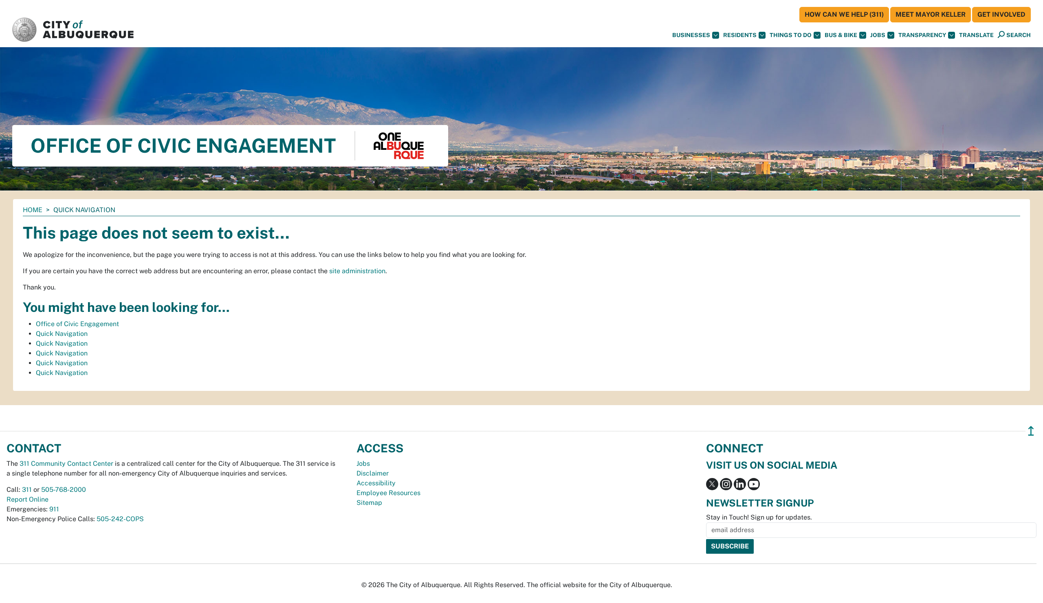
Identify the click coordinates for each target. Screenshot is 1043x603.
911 (54, 509)
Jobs (877, 35)
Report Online (27, 499)
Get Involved (1001, 14)
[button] (976, 35)
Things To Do (791, 35)
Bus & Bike (841, 35)
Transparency (922, 35)
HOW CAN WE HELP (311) (844, 14)
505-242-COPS (120, 519)
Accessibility (376, 483)
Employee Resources (388, 493)
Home (32, 210)
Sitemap (369, 503)
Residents (740, 35)
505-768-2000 (63, 489)
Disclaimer (372, 473)
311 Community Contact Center (66, 463)
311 (27, 489)
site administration (357, 271)
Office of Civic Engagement (77, 324)
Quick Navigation (62, 334)
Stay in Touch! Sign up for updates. (759, 517)
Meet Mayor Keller (931, 14)
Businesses (691, 35)
